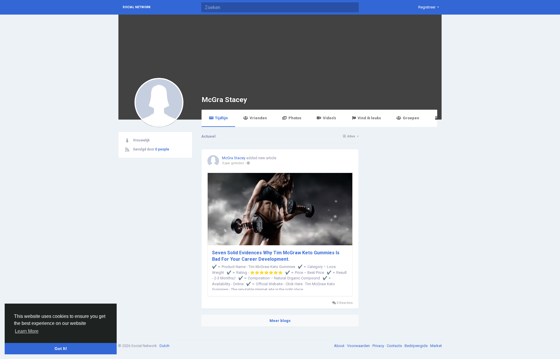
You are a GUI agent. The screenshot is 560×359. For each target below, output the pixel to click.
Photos (294, 118)
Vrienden (258, 118)
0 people (162, 149)
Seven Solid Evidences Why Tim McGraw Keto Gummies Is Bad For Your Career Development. (276, 256)
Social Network (136, 7)
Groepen (411, 118)
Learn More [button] (26, 331)
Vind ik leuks (369, 118)
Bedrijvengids (416, 346)
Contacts (395, 346)
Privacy (378, 346)
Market (436, 346)
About (339, 346)
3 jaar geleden (233, 163)
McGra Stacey (224, 99)
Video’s (329, 118)
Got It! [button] (61, 348)
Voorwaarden (359, 346)
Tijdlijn (221, 118)
